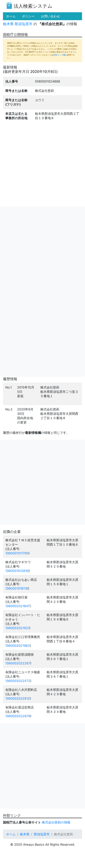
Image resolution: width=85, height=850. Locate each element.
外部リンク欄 (59, 55)
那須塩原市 (23, 24)
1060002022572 (17, 681)
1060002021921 (17, 628)
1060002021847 (17, 606)
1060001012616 (17, 571)
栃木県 (8, 24)
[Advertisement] (42, 249)
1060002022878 (17, 716)
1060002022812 (17, 698)
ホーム (11, 834)
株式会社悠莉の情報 (56, 822)
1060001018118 (16, 588)
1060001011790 (16, 553)
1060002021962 (17, 646)
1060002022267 (17, 663)
